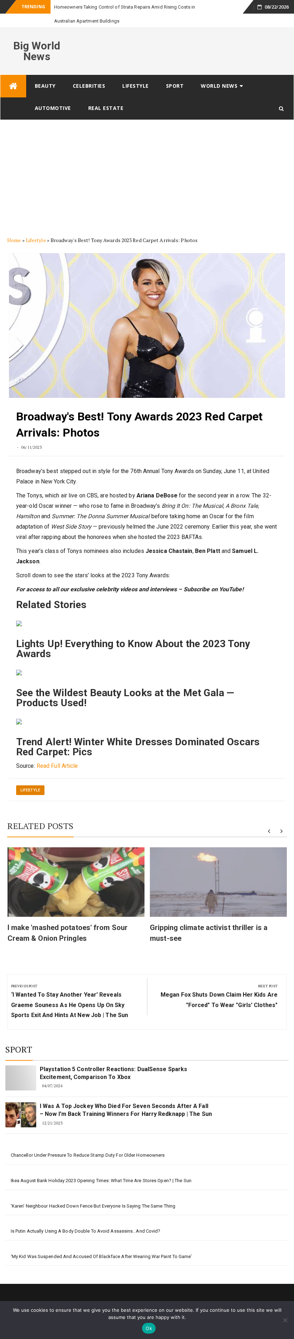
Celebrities (89, 71)
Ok (149, 1328)
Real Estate (106, 94)
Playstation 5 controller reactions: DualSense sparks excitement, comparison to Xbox (113, 1059)
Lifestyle (135, 71)
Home (14, 226)
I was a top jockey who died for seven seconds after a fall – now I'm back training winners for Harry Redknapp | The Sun (126, 1096)
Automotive (53, 94)
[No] (285, 1320)
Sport (175, 71)
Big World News (37, 37)
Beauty (45, 71)
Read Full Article (57, 751)
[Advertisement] (147, 160)
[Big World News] (13, 72)
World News (219, 71)
